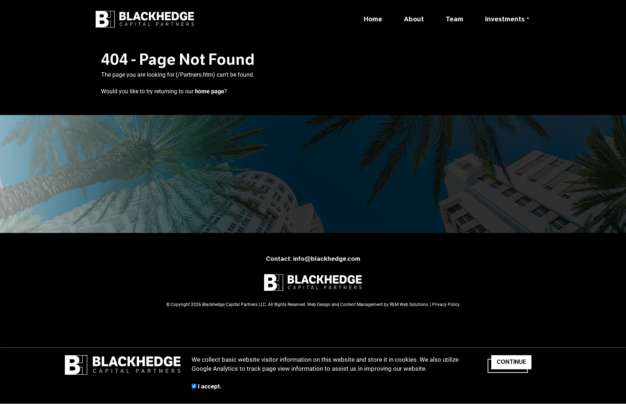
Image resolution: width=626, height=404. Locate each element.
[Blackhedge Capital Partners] (145, 19)
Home (373, 19)
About (414, 19)
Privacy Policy (446, 304)
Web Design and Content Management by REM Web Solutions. (368, 304)
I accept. (209, 386)
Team (454, 19)
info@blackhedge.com (326, 259)
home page (209, 91)
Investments (505, 19)
